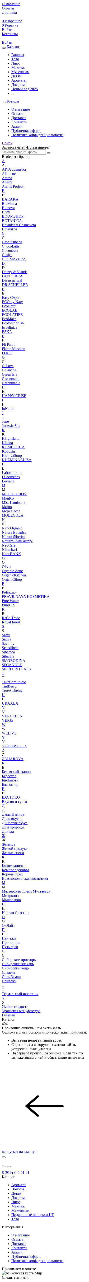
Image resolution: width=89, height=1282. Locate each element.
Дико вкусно (12, 819)
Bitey (6, 212)
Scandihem (10, 648)
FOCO (7, 353)
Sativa (6, 639)
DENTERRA (12, 276)
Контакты (19, 122)
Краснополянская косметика (25, 878)
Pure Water (10, 601)
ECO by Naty (12, 302)
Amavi (7, 178)
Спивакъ (9, 981)
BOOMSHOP (12, 216)
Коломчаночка (13, 866)
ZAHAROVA (12, 759)
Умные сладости (15, 1007)
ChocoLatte (10, 246)
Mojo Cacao (11, 511)
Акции (17, 126)
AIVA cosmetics (14, 169)
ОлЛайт (8, 925)
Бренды (13, 101)
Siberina (8, 656)
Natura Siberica (13, 537)
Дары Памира (13, 814)
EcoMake (9, 319)
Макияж (18, 1206)
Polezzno (9, 592)
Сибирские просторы (19, 960)
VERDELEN (12, 716)
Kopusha (8, 451)
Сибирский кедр (15, 968)
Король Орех (12, 874)
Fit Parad (8, 344)
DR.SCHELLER (15, 285)
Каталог (13, 47)
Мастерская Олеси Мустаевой (26, 891)
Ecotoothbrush (13, 323)
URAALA (10, 703)
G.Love (8, 366)
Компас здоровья (15, 870)
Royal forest (11, 622)
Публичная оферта (26, 131)
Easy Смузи (11, 297)
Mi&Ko (8, 498)
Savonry (8, 643)
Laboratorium (12, 473)
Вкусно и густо (14, 802)
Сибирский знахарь (18, 964)
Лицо (15, 1202)
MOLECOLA (12, 515)
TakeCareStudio (14, 682)
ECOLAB (10, 310)
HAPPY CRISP (14, 396)
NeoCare (8, 545)
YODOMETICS (14, 746)
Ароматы (18, 1185)
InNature (8, 409)
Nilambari (9, 549)
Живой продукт (15, 849)
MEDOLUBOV (14, 494)
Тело (15, 1219)
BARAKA (10, 199)
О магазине (20, 109)
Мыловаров (11, 900)
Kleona (7, 443)
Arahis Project (12, 186)
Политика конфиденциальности (37, 135)
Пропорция (11, 942)
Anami (7, 182)
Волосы (17, 1189)
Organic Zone (12, 571)
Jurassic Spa (11, 426)
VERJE (8, 720)
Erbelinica (9, 327)
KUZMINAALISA (17, 460)
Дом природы (13, 827)
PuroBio (8, 605)
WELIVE (9, 733)
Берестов (9, 776)
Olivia (6, 567)
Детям (16, 1193)
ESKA (7, 332)
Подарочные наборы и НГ (32, 1215)
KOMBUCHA (13, 447)
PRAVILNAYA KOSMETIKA (26, 596)
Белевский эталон (16, 772)
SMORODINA (13, 661)
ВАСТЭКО (11, 797)
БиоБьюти (10, 780)
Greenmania (11, 383)
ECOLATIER (12, 315)
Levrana (8, 481)
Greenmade (10, 379)
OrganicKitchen (14, 575)
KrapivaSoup (12, 456)
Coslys (7, 255)
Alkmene (9, 174)
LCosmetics (11, 477)
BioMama (9, 203)
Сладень (8, 972)
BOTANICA (12, 221)
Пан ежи (9, 938)
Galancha (9, 370)
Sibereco (8, 652)
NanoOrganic (12, 528)
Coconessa (10, 250)
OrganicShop (12, 579)
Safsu (6, 635)
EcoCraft (8, 306)
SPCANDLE (12, 665)
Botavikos (9, 229)
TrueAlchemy (12, 690)
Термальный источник (20, 994)
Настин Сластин (15, 913)
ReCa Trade (11, 618)
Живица (8, 844)
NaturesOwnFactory (17, 541)
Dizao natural (12, 280)
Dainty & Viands (14, 272)
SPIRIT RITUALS (16, 669)
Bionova (8, 208)
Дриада (8, 831)
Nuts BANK (11, 554)
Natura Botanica (14, 532)
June (5, 421)
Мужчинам (20, 1210)
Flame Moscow (13, 349)
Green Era (9, 374)
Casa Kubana (12, 242)
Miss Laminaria (13, 503)
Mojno (7, 507)
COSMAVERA (14, 259)
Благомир (10, 784)
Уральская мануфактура (21, 1011)
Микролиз (10, 896)
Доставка (18, 118)
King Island (10, 438)
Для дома (18, 1198)
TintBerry (9, 686)
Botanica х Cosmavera (19, 225)
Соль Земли (11, 977)
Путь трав (10, 947)
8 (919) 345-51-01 (15, 1172)
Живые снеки (13, 853)
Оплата (17, 114)
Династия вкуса (15, 823)
